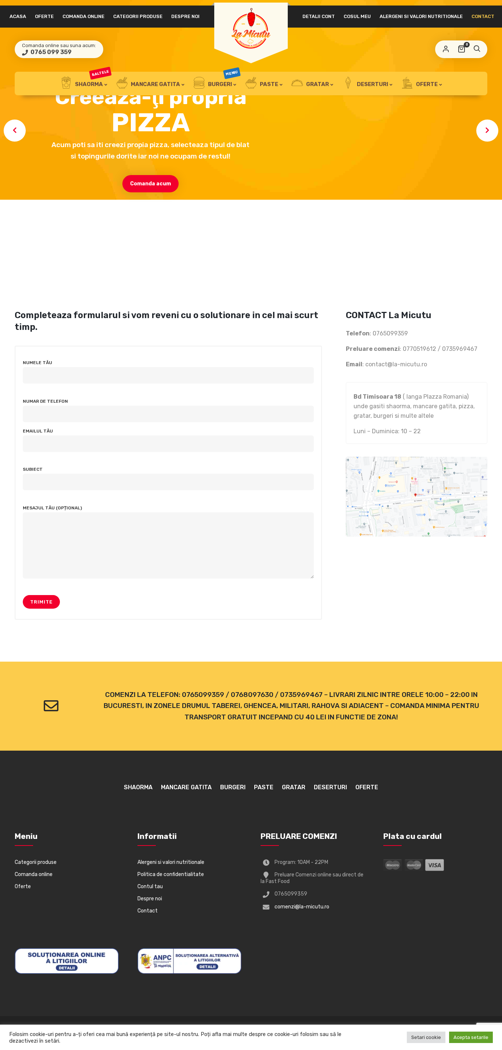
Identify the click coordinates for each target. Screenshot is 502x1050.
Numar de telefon (45, 401)
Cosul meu (357, 16)
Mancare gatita (155, 84)
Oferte (44, 16)
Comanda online (83, 16)
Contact (482, 16)
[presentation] (15, 131)
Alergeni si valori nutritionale (421, 16)
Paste (268, 84)
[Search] (476, 49)
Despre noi (185, 16)
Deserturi (372, 84)
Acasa (18, 16)
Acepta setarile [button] (470, 1037)
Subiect (33, 469)
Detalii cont (318, 16)
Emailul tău (38, 431)
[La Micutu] (251, 28)
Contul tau (150, 886)
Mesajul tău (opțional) (52, 507)
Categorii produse (137, 16)
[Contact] (51, 706)
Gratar (317, 84)
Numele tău (37, 362)
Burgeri (223, 80)
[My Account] (445, 49)
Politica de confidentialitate (170, 874)
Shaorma (92, 80)
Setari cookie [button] (426, 1037)
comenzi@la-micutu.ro (302, 907)
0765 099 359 (50, 52)
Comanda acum (150, 184)
